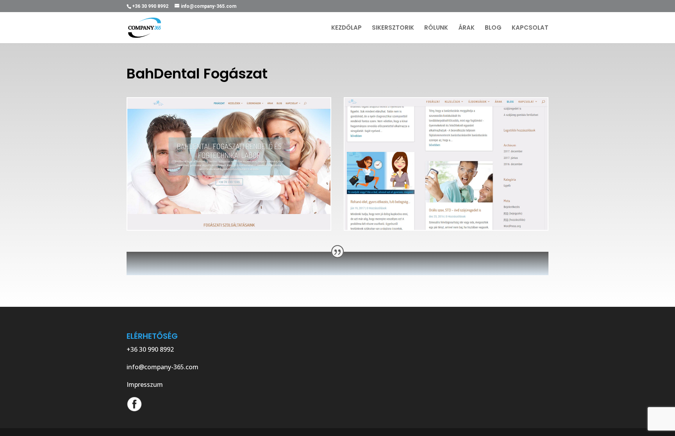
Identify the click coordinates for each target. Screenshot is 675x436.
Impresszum (145, 384)
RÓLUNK (436, 28)
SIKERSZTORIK (393, 28)
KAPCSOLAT (530, 28)
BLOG (493, 28)
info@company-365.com (162, 367)
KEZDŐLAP (346, 28)
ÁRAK (466, 28)
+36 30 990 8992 (150, 349)
